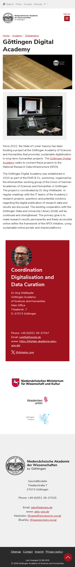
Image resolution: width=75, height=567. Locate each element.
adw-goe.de (41, 512)
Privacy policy (54, 552)
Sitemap (16, 552)
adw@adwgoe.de (41, 507)
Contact (28, 4)
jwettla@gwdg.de (30, 337)
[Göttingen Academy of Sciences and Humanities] (20, 18)
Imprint (39, 552)
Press (19, 4)
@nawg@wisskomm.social (44, 516)
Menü (66, 14)
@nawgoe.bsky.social (43, 520)
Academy (17, 35)
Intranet (38, 4)
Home (6, 35)
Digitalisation (32, 35)
